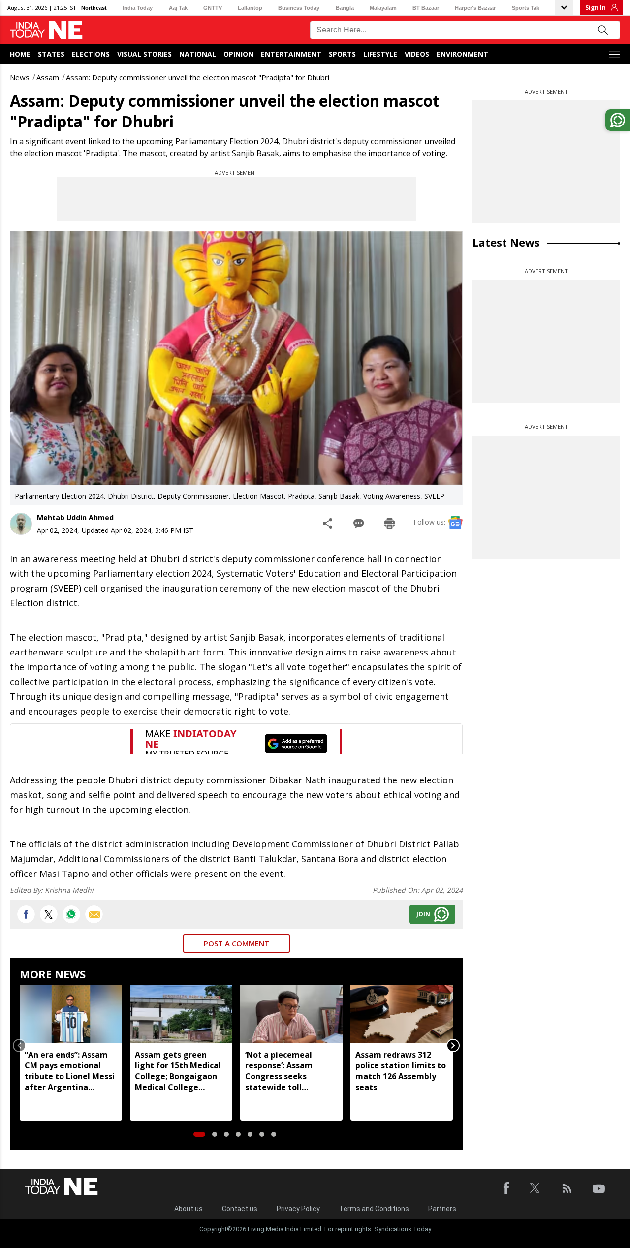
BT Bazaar (425, 8)
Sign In (595, 7)
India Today (138, 8)
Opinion (238, 54)
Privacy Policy (298, 1209)
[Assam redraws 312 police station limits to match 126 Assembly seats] (401, 1014)
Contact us (239, 1209)
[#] (71, 914)
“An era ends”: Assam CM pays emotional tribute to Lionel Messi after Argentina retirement (70, 1070)
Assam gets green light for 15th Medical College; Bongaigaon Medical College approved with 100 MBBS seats (178, 1070)
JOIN (423, 914)
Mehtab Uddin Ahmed (75, 517)
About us (188, 1209)
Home (20, 54)
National (197, 54)
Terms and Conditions (374, 1209)
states (51, 54)
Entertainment (291, 54)
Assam (47, 77)
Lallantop (250, 8)
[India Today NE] (46, 30)
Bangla (345, 8)
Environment (462, 54)
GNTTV (212, 8)
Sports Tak (525, 8)
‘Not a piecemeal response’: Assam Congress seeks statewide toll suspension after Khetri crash (279, 1070)
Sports (342, 54)
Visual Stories (144, 54)
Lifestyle (380, 54)
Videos (417, 54)
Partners (442, 1209)
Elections (91, 54)
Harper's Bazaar (475, 8)
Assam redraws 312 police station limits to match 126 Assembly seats (400, 1070)
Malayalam (383, 8)
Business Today (298, 8)
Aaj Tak (178, 8)
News (20, 77)
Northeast (94, 8)
